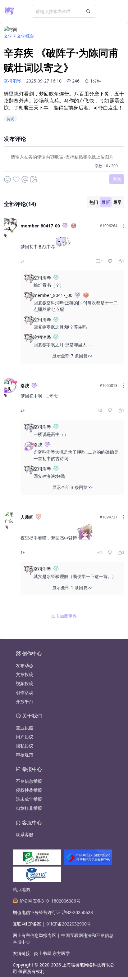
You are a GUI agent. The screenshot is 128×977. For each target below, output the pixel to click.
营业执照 (24, 728)
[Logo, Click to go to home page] (9, 11)
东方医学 (61, 953)
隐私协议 (24, 746)
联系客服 (24, 834)
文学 (8, 36)
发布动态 (24, 665)
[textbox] (64, 158)
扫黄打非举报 (29, 808)
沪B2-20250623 (77, 912)
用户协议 (24, 737)
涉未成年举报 (29, 799)
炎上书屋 (43, 953)
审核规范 (24, 755)
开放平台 (24, 701)
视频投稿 (24, 683)
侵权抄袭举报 (29, 790)
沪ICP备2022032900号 (68, 924)
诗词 (10, 119)
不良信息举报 (29, 781)
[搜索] (88, 11)
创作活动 (24, 692)
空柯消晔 (12, 81)
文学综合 (25, 36)
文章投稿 (24, 674)
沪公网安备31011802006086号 (50, 901)
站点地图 (21, 889)
